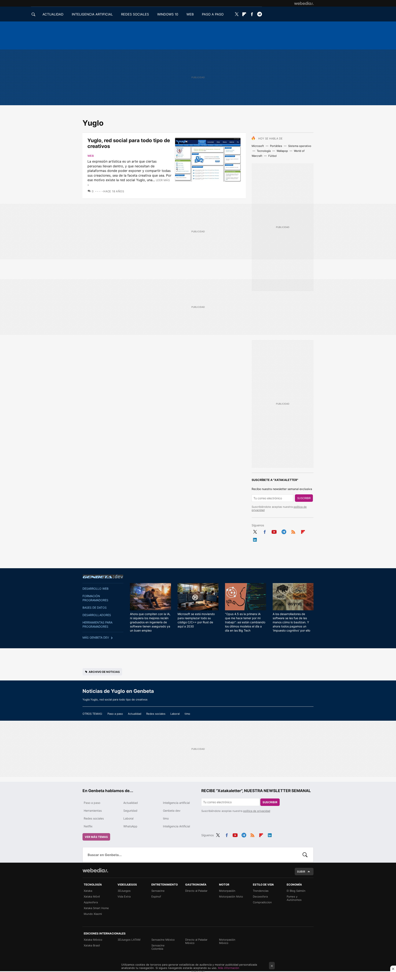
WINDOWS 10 (167, 14)
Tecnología (264, 150)
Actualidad (134, 713)
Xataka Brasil (92, 945)
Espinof (156, 896)
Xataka (88, 890)
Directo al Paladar (196, 890)
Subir (301, 871)
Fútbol (272, 155)
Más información (228, 968)
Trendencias (261, 890)
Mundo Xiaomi (93, 913)
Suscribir (304, 498)
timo (187, 713)
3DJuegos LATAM (129, 939)
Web (90, 155)
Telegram (259, 14)
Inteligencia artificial (176, 802)
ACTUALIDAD (53, 14)
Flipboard (244, 14)
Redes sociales (155, 713)
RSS (293, 531)
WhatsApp (130, 826)
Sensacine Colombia (158, 947)
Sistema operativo (299, 146)
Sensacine (158, 890)
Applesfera (91, 902)
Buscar (305, 855)
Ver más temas (96, 837)
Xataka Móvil (92, 896)
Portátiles (276, 146)
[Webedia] (304, 3)
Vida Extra (124, 896)
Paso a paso (115, 713)
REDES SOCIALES (135, 14)
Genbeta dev (102, 576)
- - (99, 191)
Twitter (236, 14)
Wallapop (282, 150)
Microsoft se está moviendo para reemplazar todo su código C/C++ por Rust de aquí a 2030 (196, 620)
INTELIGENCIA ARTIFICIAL (92, 14)
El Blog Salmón (296, 890)
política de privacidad (256, 811)
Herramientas (93, 810)
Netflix (88, 826)
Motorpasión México (227, 941)
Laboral (175, 713)
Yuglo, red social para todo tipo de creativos (128, 143)
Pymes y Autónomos (294, 898)
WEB (190, 14)
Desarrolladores (96, 615)
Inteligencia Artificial (176, 826)
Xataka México (93, 939)
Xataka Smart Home (96, 908)
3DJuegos (124, 890)
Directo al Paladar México (196, 941)
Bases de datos (94, 607)
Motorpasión (227, 890)
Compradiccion (262, 902)
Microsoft (258, 146)
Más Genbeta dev (95, 637)
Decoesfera (260, 896)
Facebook (251, 14)
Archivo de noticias (104, 671)
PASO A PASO (213, 14)
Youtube (274, 531)
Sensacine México (163, 939)
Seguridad (130, 810)
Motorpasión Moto (231, 896)
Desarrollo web (95, 588)
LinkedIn (255, 539)
